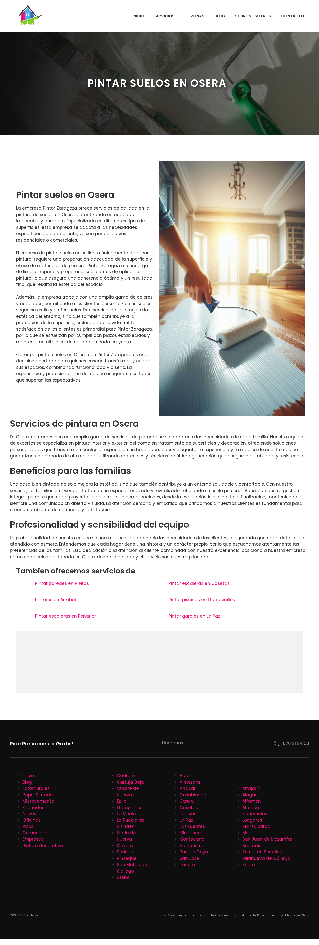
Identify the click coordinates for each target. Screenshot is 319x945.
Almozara (190, 782)
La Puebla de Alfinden (131, 823)
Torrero (187, 865)
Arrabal (187, 788)
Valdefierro (191, 846)
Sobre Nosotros (253, 16)
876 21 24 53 (296, 743)
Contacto (292, 16)
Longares (252, 820)
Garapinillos (129, 807)
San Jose (189, 858)
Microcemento (38, 801)
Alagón (250, 795)
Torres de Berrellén (262, 852)
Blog (219, 16)
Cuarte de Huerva (128, 791)
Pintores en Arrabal (55, 600)
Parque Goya (194, 852)
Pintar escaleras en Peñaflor (65, 616)
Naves (29, 814)
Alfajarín (251, 788)
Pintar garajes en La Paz (194, 616)
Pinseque (127, 858)
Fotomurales (36, 788)
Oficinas (32, 820)
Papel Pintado (38, 795)
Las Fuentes (192, 826)
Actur (185, 776)
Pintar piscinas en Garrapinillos (201, 600)
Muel (247, 833)
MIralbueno (191, 833)
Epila (122, 801)
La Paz (186, 820)
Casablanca (193, 795)
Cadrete (126, 776)
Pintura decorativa (43, 846)
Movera (125, 846)
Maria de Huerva (126, 836)
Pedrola (125, 852)
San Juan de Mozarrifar (267, 839)
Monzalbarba (256, 826)
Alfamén (251, 801)
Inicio (138, 16)
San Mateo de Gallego (132, 868)
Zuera (248, 865)
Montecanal (193, 839)
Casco (187, 801)
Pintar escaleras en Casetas (199, 583)
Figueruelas (254, 814)
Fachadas (33, 807)
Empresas (33, 839)
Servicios (164, 16)
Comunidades (38, 833)
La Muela (126, 814)
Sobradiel (252, 846)
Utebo (123, 877)
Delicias (188, 814)
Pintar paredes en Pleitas (62, 583)
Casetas (189, 807)
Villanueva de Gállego (266, 858)
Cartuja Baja (130, 782)
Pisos (28, 826)
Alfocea (250, 807)
